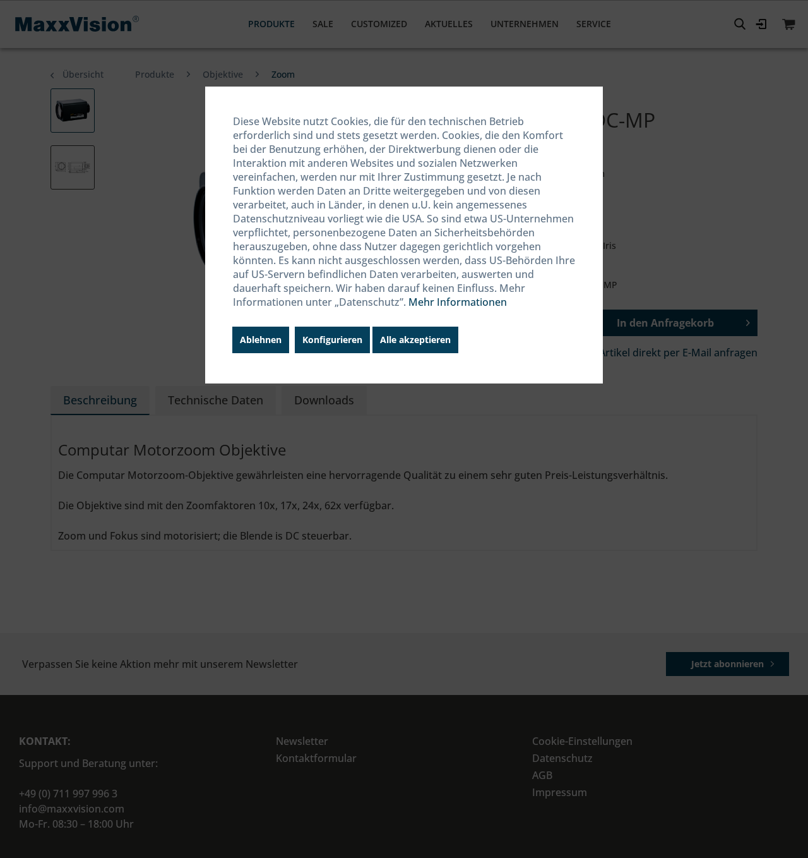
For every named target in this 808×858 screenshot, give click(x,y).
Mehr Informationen (457, 302)
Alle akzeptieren (415, 340)
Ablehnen (261, 340)
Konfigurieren (332, 340)
